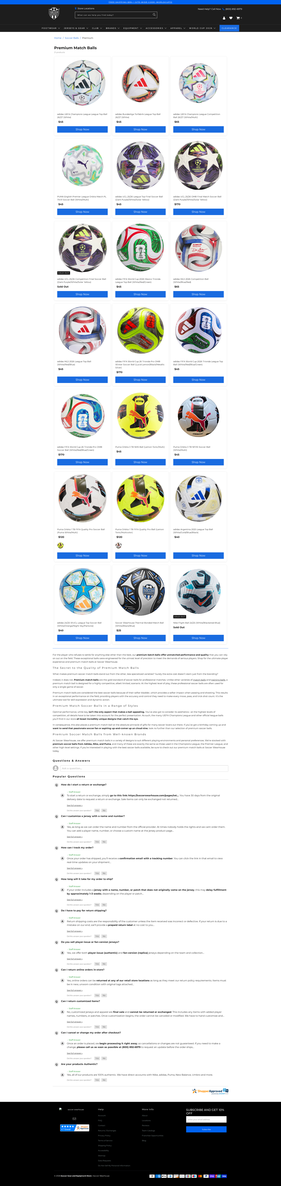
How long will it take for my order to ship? (87, 879)
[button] (97, 810)
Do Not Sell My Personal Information (114, 1165)
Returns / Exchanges (107, 1130)
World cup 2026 (200, 28)
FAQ (100, 1120)
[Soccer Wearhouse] (54, 13)
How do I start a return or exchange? (83, 784)
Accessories (154, 28)
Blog (144, 1140)
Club (95, 28)
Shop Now (82, 129)
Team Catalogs (148, 1130)
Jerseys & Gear (74, 28)
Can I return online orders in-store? (82, 969)
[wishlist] (230, 18)
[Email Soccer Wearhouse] (74, 1119)
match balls (199, 679)
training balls (218, 679)
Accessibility (103, 1150)
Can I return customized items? (80, 1001)
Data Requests (104, 1161)
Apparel (176, 28)
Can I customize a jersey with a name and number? (93, 816)
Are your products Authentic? (79, 1064)
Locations (146, 1120)
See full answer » (75, 805)
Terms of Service (105, 1140)
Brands (111, 28)
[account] (224, 18)
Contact (101, 1125)
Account (102, 1115)
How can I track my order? (77, 847)
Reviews (145, 1125)
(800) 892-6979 (233, 9)
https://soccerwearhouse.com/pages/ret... (153, 795)
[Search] (154, 15)
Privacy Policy (104, 1135)
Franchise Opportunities (152, 1135)
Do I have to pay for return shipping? (84, 910)
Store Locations (86, 8)
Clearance (229, 28)
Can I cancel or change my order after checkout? (91, 1032)
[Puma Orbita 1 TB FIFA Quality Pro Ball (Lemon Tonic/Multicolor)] (60, 545)
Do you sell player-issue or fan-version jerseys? (90, 942)
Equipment (131, 28)
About (145, 1115)
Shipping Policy (105, 1145)
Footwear (49, 28)
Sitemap (101, 1156)
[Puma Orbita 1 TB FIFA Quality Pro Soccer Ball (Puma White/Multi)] (118, 545)
